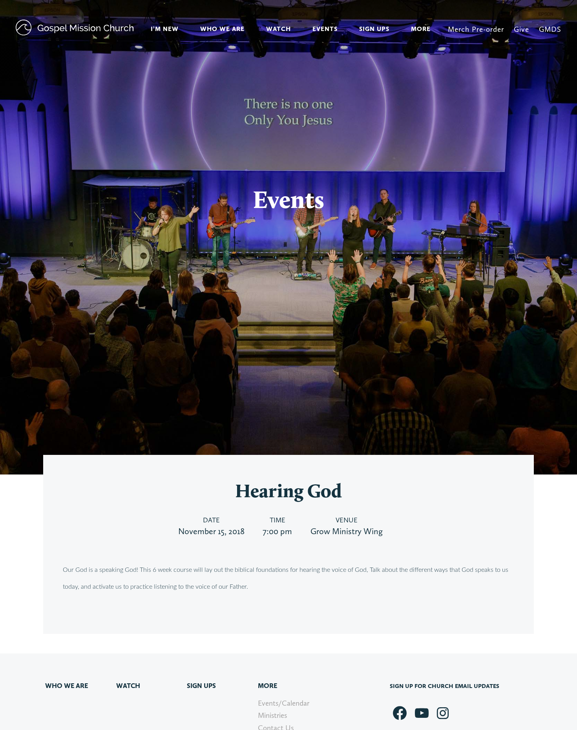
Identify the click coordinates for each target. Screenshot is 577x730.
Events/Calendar (283, 703)
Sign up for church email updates (444, 686)
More (421, 29)
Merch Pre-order (476, 29)
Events (325, 29)
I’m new (165, 29)
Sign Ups (374, 29)
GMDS (550, 29)
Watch (278, 29)
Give (521, 29)
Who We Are (222, 29)
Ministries (272, 715)
